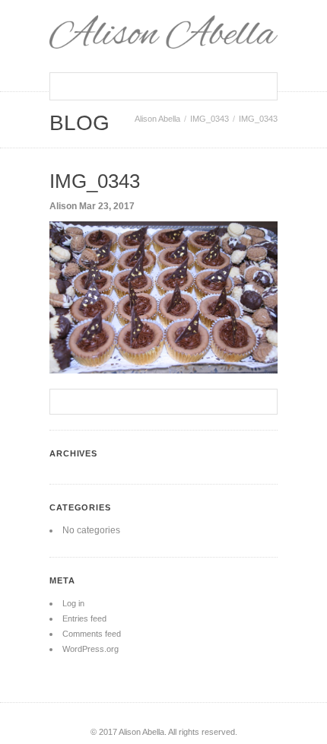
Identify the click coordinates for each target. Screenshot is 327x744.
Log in (73, 603)
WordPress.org (90, 648)
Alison (63, 206)
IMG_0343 (209, 118)
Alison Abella (157, 118)
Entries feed (84, 618)
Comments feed (91, 633)
